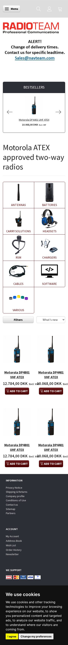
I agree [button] (12, 636)
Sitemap (10, 509)
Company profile (15, 496)
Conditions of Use (16, 500)
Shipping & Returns (16, 491)
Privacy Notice (14, 487)
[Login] (49, 9)
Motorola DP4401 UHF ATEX (34, 119)
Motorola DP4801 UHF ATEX (17, 447)
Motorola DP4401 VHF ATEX (51, 374)
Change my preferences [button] (36, 636)
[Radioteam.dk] (31, 27)
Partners (10, 513)
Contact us (12, 504)
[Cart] (60, 9)
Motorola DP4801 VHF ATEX (17, 374)
